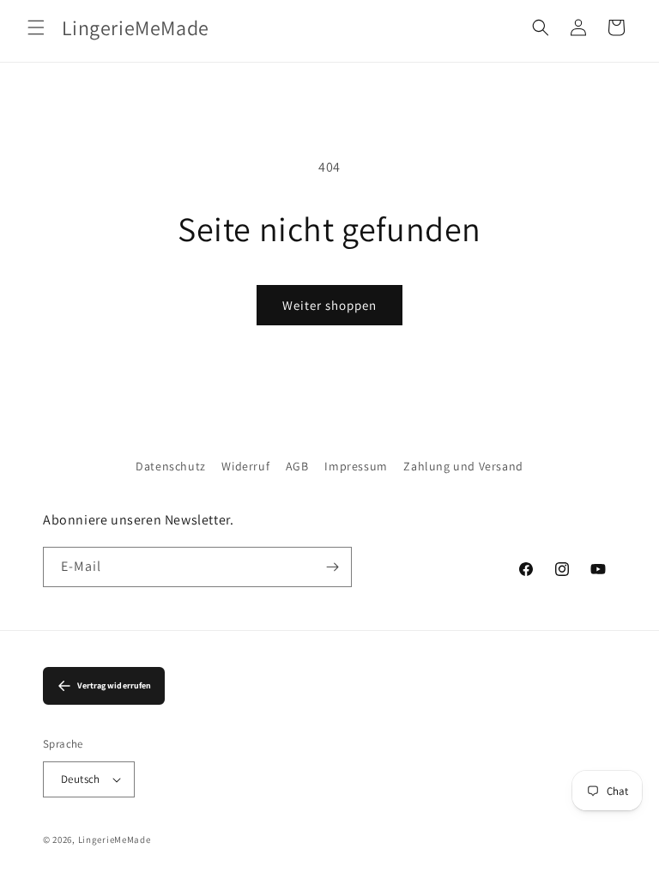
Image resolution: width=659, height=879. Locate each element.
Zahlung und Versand (463, 466)
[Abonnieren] (332, 567)
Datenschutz (171, 466)
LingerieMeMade (114, 840)
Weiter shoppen (329, 305)
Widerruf (245, 466)
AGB (297, 466)
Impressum (355, 466)
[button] (36, 27)
